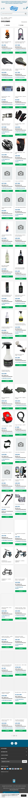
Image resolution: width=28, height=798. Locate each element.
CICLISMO (10, 17)
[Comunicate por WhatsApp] (4, 8)
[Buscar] (25, 14)
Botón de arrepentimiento (14, 789)
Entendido (24, 795)
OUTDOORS (5, 17)
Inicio (2, 17)
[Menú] (2, 8)
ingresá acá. (23, 788)
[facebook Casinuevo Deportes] (16, 743)
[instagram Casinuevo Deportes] (12, 743)
